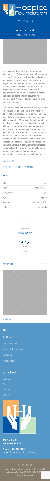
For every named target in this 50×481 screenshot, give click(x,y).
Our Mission (8, 337)
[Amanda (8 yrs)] (25, 51)
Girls (45, 192)
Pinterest (28, 166)
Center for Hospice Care (13, 348)
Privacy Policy (9, 360)
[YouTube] (27, 464)
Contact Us (7, 354)
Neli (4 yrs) (25, 242)
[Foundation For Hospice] (25, 10)
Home (17, 35)
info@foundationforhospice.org (22, 452)
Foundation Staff (10, 342)
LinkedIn (6, 394)
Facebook (7, 166)
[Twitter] (22, 464)
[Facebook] (18, 464)
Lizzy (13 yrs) (15, 319)
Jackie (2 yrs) (25, 233)
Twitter (18, 166)
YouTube (6, 389)
